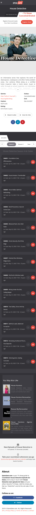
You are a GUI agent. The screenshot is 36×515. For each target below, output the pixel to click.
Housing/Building (6, 99)
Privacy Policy (10, 511)
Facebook (18, 497)
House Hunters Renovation (21, 397)
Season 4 (11, 144)
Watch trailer (11, 115)
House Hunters (16, 385)
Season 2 (30, 144)
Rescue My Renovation (19, 409)
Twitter (19, 503)
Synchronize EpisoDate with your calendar (13, 459)
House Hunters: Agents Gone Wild (21, 423)
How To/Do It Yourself (8, 96)
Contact (31, 511)
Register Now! (26, 22)
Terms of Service (21, 511)
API (3, 511)
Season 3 (20, 144)
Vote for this (26, 115)
